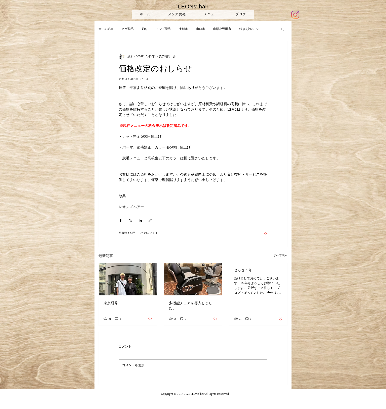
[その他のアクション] (265, 56)
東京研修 (111, 302)
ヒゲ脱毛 (128, 29)
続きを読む (246, 29)
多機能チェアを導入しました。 (190, 305)
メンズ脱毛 (163, 29)
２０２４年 (243, 270)
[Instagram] (295, 15)
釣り (145, 29)
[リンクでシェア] (150, 220)
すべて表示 (280, 255)
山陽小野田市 (222, 29)
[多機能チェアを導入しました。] (193, 279)
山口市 (200, 29)
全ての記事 (106, 29)
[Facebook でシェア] (120, 220)
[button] (282, 29)
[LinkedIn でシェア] (140, 220)
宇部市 (183, 29)
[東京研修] (128, 279)
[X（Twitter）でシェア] (130, 220)
